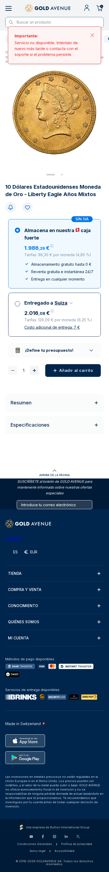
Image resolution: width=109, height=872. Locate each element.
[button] (38, 248)
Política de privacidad (76, 844)
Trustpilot (13, 538)
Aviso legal (38, 851)
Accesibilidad (64, 851)
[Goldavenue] (47, 8)
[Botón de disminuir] (12, 370)
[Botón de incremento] (34, 370)
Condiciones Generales (34, 844)
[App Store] (25, 740)
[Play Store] (25, 757)
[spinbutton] (23, 370)
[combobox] (64, 303)
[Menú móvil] (8, 8)
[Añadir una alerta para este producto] (10, 207)
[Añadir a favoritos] (27, 207)
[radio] (54, 253)
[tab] (50, 175)
